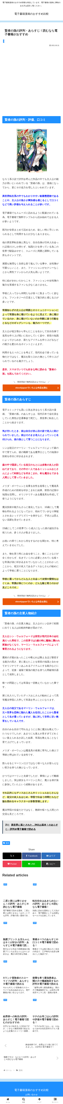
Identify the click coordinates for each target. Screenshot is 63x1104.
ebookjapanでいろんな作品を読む (31, 388)
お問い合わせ (31, 1094)
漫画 (7, 843)
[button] (50, 864)
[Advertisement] (31, 80)
